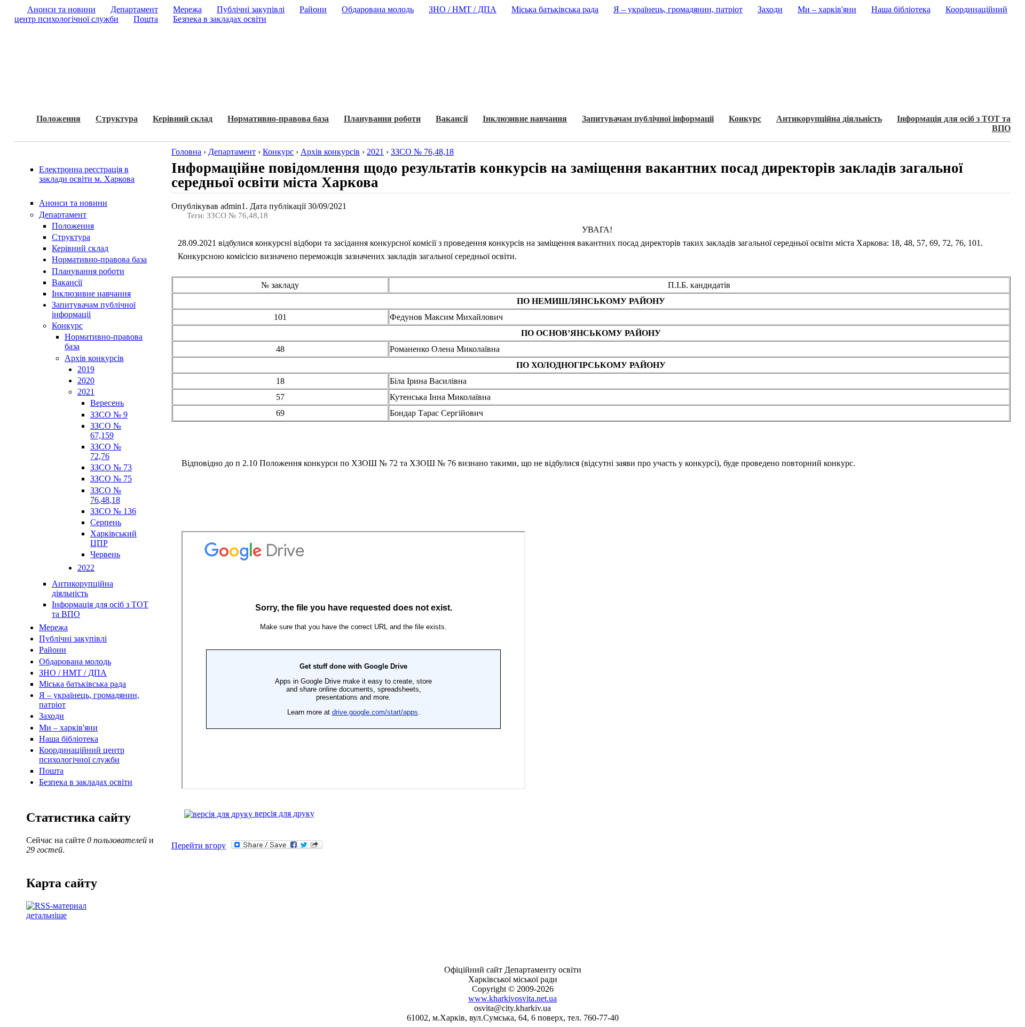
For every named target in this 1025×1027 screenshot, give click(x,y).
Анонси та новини (73, 202)
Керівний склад (182, 118)
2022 (85, 567)
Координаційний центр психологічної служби (81, 754)
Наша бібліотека (68, 738)
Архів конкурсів (94, 358)
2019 (85, 369)
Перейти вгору (198, 845)
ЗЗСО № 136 (113, 511)
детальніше (46, 915)
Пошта (51, 770)
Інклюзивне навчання (525, 118)
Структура (117, 118)
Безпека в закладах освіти (85, 782)
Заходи (51, 715)
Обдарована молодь (75, 661)
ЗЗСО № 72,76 (105, 451)
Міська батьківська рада (82, 683)
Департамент (62, 214)
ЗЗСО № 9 (109, 414)
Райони (52, 649)
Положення (58, 118)
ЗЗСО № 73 (111, 467)
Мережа (53, 627)
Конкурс (745, 118)
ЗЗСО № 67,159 (105, 430)
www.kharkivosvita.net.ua (512, 998)
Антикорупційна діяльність (829, 118)
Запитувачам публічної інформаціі (648, 118)
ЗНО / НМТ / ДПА (73, 672)
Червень (105, 554)
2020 (85, 380)
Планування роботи (382, 118)
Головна (186, 151)
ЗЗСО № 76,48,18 (105, 495)
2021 (85, 391)
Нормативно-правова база (278, 118)
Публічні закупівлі (73, 638)
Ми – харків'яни (68, 727)
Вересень (107, 402)
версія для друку (283, 813)
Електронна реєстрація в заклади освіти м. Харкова (87, 174)
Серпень (105, 522)
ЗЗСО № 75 (111, 478)
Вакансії (452, 118)
